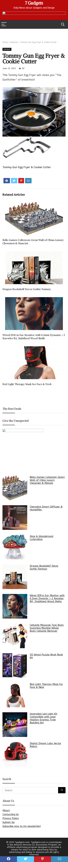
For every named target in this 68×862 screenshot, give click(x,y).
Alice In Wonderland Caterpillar (41, 538)
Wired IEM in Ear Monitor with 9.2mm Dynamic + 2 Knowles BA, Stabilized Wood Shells (33, 336)
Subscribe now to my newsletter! (21, 826)
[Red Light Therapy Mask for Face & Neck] (14, 695)
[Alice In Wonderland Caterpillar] (14, 547)
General (14, 42)
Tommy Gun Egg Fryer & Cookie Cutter (26, 167)
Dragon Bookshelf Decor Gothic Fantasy (26, 289)
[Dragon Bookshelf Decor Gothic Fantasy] (14, 576)
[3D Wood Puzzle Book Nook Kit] (14, 665)
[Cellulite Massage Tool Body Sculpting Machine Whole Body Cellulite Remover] (14, 636)
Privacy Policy (10, 818)
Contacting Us (10, 814)
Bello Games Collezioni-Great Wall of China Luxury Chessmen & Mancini (47, 480)
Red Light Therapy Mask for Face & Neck (26, 384)
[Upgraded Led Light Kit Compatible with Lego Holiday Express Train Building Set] (14, 724)
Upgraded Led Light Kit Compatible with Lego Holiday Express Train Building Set (43, 718)
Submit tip (8, 822)
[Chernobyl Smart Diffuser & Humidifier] (14, 517)
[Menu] (4, 24)
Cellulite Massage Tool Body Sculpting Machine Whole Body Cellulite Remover (47, 628)
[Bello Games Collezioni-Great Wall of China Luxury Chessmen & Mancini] (14, 488)
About (6, 810)
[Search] (63, 24)
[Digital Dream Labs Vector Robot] (14, 754)
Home (5, 42)
